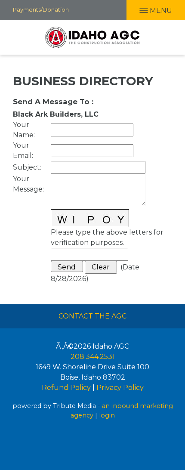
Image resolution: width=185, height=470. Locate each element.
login (107, 415)
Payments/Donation (41, 9)
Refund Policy (66, 387)
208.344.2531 (93, 356)
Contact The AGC (92, 316)
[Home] (92, 37)
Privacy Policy (120, 387)
